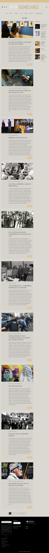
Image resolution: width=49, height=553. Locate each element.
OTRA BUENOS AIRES (38, 13)
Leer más (29, 64)
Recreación (20, 383)
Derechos (17, 39)
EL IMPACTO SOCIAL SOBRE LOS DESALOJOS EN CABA (20, 91)
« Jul (6, 535)
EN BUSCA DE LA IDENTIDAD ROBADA (19, 435)
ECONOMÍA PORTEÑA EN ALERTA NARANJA (43, 43)
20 (6, 529)
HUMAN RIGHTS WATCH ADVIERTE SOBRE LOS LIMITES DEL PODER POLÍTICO (19, 338)
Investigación (21, 181)
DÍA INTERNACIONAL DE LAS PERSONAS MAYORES (19, 484)
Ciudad (10, 13)
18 (3, 529)
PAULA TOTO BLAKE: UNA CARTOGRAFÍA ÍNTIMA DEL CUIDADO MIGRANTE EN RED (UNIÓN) (43, 34)
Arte (21, 13)
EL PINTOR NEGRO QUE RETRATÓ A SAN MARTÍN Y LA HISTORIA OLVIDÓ (44, 57)
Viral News (25, 551)
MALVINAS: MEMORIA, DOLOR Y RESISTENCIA (20, 185)
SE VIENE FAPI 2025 (15, 386)
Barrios (10, 39)
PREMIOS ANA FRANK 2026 (18, 138)
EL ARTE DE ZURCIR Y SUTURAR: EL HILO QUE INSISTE (20, 43)
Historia (31, 13)
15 (9, 527)
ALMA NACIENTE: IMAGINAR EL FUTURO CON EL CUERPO (44, 26)
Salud (24, 88)
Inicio (7, 13)
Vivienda (27, 88)
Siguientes (23, 513)
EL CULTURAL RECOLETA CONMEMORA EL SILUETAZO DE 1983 (20, 234)
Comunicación (13, 229)
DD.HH (26, 13)
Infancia (22, 88)
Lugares (20, 39)
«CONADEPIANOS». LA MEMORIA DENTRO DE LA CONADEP (20, 287)
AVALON (42, 48)
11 (3, 527)
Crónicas (13, 181)
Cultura (16, 13)
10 (2, 527)
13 (6, 527)
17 (2, 529)
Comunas (13, 39)
